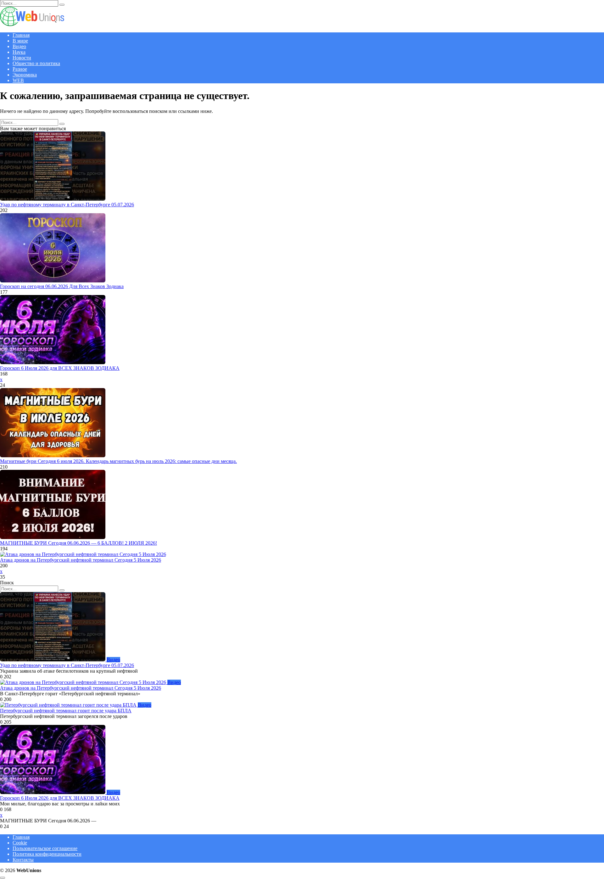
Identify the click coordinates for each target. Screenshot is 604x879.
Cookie (20, 842)
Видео (19, 46)
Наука (19, 52)
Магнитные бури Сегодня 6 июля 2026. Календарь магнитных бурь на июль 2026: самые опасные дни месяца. (118, 461)
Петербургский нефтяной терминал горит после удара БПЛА (65, 710)
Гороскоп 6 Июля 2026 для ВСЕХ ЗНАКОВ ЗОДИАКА (60, 368)
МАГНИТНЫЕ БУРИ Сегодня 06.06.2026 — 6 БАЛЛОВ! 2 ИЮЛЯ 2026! (78, 543)
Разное (20, 69)
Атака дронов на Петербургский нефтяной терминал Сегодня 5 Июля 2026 (80, 560)
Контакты (23, 859)
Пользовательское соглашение (45, 848)
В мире (20, 40)
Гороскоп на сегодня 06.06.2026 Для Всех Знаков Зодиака (62, 286)
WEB (18, 80)
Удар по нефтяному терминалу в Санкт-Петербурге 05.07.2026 (67, 204)
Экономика (25, 74)
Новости (22, 57)
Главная (21, 35)
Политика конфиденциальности (47, 854)
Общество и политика (36, 63)
